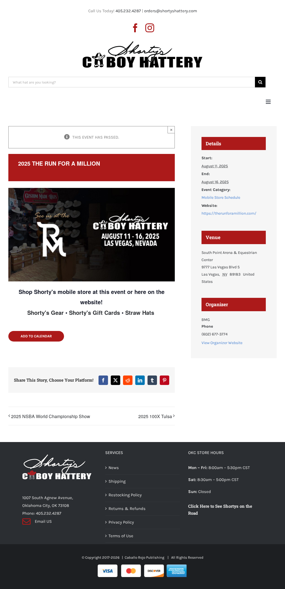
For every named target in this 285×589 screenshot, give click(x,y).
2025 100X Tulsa (155, 416)
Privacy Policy (121, 522)
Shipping (117, 481)
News (114, 467)
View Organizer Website (222, 342)
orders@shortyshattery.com (170, 10)
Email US (43, 521)
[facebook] (135, 27)
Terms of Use (121, 535)
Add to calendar (36, 336)
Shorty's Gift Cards (94, 312)
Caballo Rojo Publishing (145, 557)
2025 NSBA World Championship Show (50, 416)
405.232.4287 (128, 10)
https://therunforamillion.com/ (229, 213)
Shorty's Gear (45, 312)
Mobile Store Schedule (221, 197)
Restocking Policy (125, 494)
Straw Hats (139, 312)
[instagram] (149, 27)
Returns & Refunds (127, 508)
